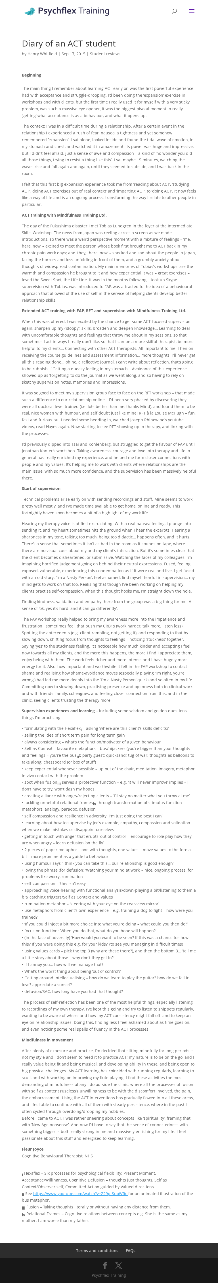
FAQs (130, 1250)
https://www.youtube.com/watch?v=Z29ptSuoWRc (80, 1193)
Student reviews (105, 53)
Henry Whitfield (42, 53)
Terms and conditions (97, 1250)
